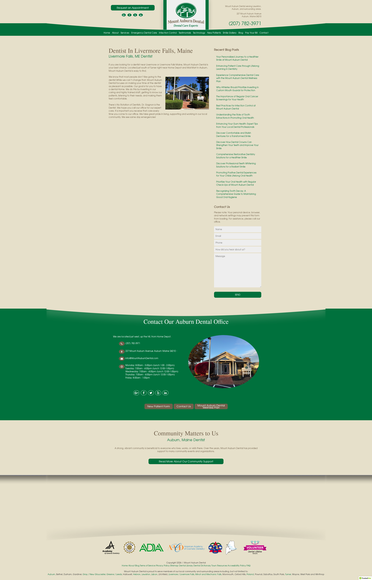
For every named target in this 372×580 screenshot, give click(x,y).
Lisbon (154, 574)
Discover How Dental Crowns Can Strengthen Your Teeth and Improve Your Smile (237, 145)
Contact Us (184, 406)
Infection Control (168, 32)
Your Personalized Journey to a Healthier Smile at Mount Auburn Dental (237, 58)
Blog (240, 32)
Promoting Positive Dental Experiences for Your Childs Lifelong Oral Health (236, 174)
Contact (264, 32)
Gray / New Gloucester (94, 574)
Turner (288, 574)
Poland (250, 574)
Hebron (137, 574)
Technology (199, 32)
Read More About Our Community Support (186, 461)
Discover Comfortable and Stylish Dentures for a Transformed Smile (233, 134)
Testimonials (185, 32)
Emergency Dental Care (144, 32)
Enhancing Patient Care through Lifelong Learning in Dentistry (237, 67)
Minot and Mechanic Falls (208, 574)
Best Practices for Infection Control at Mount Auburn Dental (236, 107)
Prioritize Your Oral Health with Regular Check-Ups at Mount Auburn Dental (236, 183)
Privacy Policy (163, 565)
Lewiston (146, 574)
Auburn (51, 574)
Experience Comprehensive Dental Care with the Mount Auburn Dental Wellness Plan (237, 78)
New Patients (214, 32)
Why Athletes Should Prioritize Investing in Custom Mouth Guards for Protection (237, 89)
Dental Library (186, 565)
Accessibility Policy (237, 565)
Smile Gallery (229, 32)
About (115, 32)
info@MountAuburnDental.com (141, 358)
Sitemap (174, 565)
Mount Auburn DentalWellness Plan (211, 406)
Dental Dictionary (202, 565)
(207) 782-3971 (245, 23)
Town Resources (219, 565)
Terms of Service (147, 565)
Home (107, 32)
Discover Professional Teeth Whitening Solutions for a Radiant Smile (236, 165)
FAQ (248, 565)
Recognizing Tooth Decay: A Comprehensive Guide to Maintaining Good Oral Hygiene (236, 194)
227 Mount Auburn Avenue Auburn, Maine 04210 (249, 15)
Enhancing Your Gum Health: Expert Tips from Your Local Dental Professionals (237, 125)
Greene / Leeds (114, 574)
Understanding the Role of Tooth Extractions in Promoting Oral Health (235, 116)
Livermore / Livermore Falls (181, 574)
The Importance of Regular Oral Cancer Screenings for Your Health (237, 98)
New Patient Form (158, 406)
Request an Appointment (133, 8)
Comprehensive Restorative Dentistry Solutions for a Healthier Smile (235, 156)
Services (125, 32)
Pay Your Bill (251, 32)
